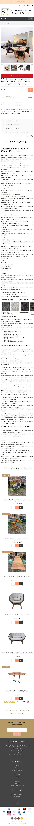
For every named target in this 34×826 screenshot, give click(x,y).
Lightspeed (10, 823)
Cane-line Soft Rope (9, 194)
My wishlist (17, 801)
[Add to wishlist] (2, 89)
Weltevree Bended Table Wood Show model (17, 576)
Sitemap (17, 783)
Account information (17, 794)
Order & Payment (17, 770)
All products (17, 803)
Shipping (17, 772)
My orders (17, 796)
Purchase (17, 781)
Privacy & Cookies (17, 774)
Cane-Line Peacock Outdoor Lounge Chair (17, 614)
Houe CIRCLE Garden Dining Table (17, 691)
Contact (17, 767)
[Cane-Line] (30, 97)
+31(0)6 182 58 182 (18, 750)
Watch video (18, 75)
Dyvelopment (23, 823)
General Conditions (17, 779)
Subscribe (17, 733)
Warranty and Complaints (17, 785)
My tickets (17, 798)
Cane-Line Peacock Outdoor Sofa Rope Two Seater (17, 652)
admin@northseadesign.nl (18, 754)
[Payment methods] (4, 809)
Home (3, 22)
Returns (17, 776)
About (17, 765)
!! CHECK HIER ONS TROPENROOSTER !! (16, 1)
